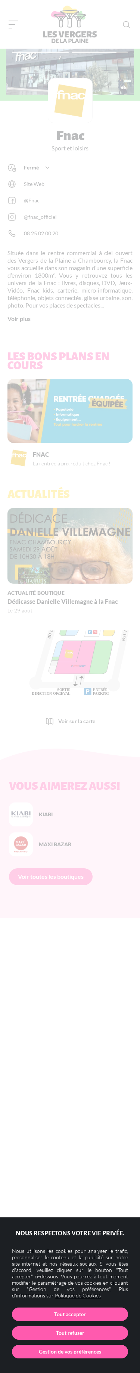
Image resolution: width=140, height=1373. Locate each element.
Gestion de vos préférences (70, 1351)
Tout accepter (70, 1314)
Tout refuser (70, 1333)
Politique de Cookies (78, 1295)
